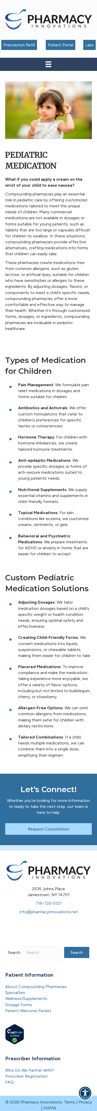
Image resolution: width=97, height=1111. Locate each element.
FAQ (9, 1082)
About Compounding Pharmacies (36, 986)
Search (14, 952)
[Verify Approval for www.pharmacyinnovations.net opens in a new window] (14, 1034)
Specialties (15, 992)
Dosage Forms (18, 1004)
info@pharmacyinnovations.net (48, 911)
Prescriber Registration (26, 1076)
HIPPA (49, 1108)
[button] (76, 952)
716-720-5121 (49, 903)
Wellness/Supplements (26, 998)
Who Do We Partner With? (29, 1070)
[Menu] (48, 64)
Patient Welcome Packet (28, 1010)
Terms (69, 1102)
